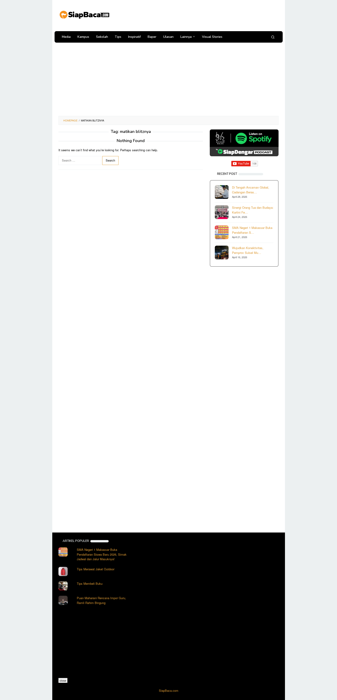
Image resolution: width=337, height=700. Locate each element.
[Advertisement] (194, 15)
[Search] (273, 37)
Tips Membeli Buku (89, 583)
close (63, 680)
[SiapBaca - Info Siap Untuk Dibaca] (84, 14)
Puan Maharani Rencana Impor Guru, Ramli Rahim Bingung (101, 600)
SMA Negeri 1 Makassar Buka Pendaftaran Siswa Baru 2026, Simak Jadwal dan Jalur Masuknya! (102, 554)
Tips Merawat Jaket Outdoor (95, 569)
